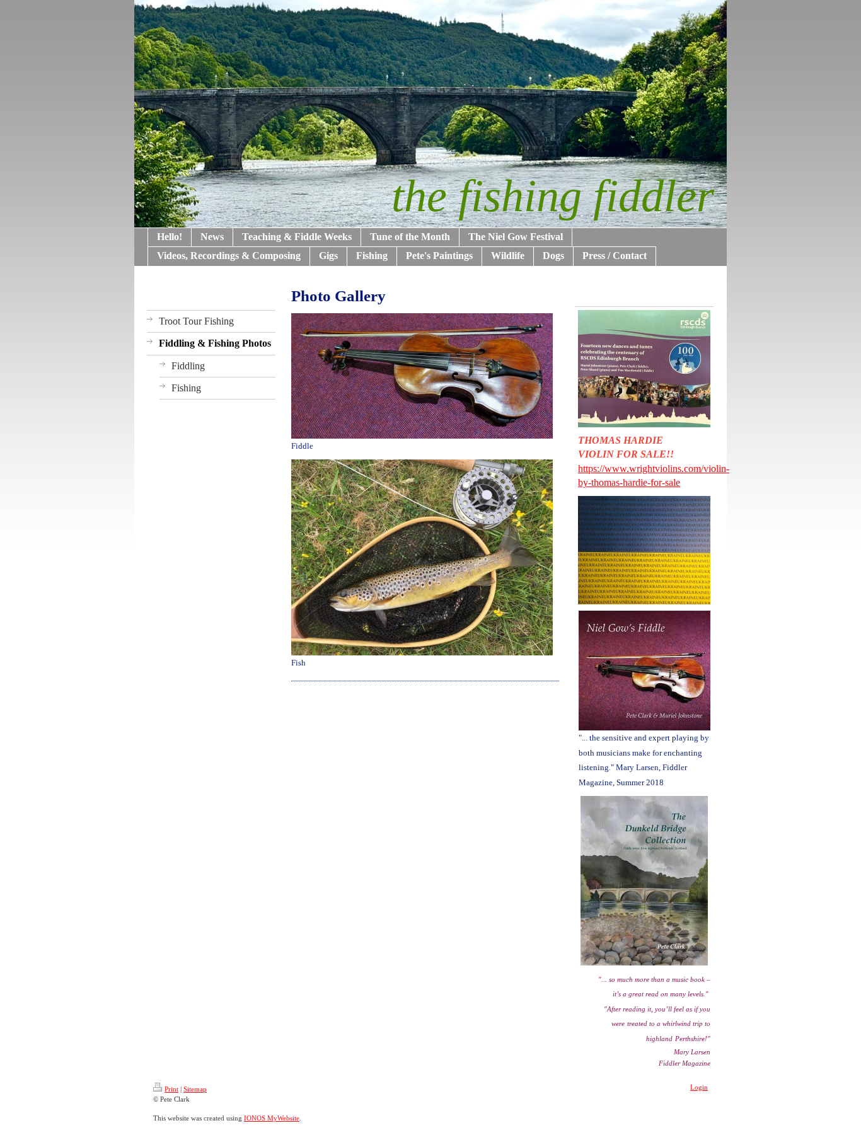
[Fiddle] (422, 376)
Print (171, 1089)
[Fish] (422, 557)
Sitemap (195, 1089)
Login (699, 1087)
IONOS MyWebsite (271, 1118)
